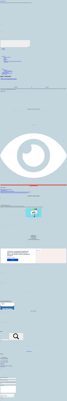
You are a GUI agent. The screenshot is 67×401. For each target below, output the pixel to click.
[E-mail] (9, 10)
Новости (3, 49)
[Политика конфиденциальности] (9, 31)
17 (4, 361)
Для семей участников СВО (8, 71)
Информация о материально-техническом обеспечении (12, 61)
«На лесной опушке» (3, 190)
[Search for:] (4, 339)
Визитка (3, 56)
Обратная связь (4, 74)
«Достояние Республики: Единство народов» (7, 191)
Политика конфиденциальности (7, 73)
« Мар (1, 364)
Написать (12, 259)
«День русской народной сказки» (8, 78)
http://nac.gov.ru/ (29, 351)
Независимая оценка (5, 72)
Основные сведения (7, 57)
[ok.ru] (9, 24)
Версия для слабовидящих (33, 185)
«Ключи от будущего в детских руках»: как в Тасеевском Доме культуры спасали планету (14, 192)
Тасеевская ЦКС (3, 1)
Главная (3, 48)
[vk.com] (9, 17)
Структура (5, 59)
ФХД (5, 60)
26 (6, 362)
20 (7, 361)
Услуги (3, 69)
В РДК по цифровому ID (8, 70)
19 (6, 361)
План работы (6, 62)
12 (6, 360)
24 (4, 362)
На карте (5, 58)
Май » (4, 364)
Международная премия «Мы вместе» (6, 189)
